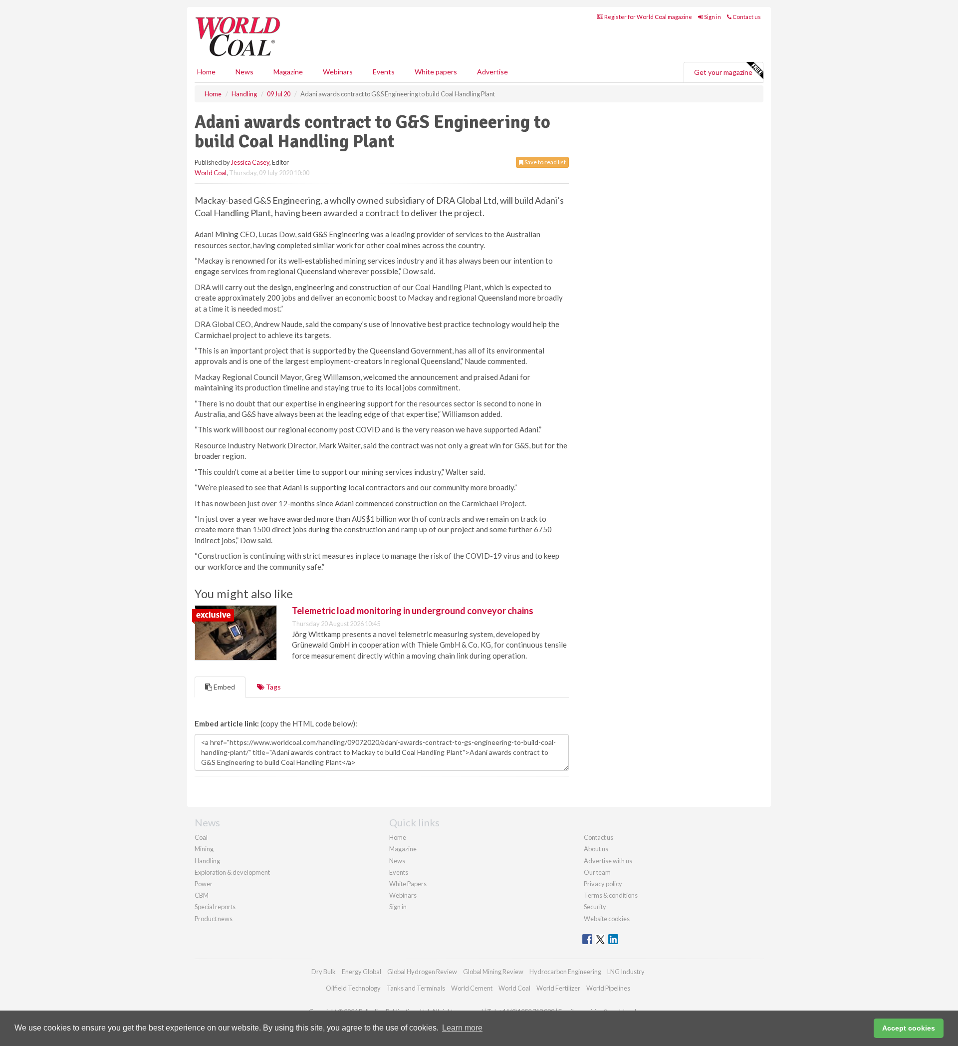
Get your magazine (723, 72)
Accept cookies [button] (908, 1028)
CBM (202, 895)
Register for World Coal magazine (647, 16)
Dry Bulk (323, 972)
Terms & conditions (611, 895)
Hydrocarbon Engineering (565, 972)
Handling (207, 861)
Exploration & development (232, 872)
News (397, 861)
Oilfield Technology (353, 988)
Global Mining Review (493, 972)
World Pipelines (608, 988)
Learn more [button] (462, 1028)
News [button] (244, 71)
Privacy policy (603, 884)
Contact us (746, 16)
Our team (597, 872)
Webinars (338, 71)
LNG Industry (626, 972)
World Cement (471, 988)
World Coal (211, 173)
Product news (214, 919)
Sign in (712, 16)
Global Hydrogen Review (422, 972)
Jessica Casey (250, 162)
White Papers (408, 884)
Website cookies (607, 919)
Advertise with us (608, 861)
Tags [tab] (272, 687)
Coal (201, 837)
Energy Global (361, 972)
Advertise (492, 71)
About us (596, 849)
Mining (204, 849)
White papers (436, 71)
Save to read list (544, 162)
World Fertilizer (558, 988)
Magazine (288, 71)
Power (204, 884)
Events (384, 71)
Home (206, 71)
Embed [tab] (223, 687)
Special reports (215, 907)
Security (595, 907)
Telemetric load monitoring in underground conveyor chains (412, 610)
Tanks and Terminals (416, 988)
